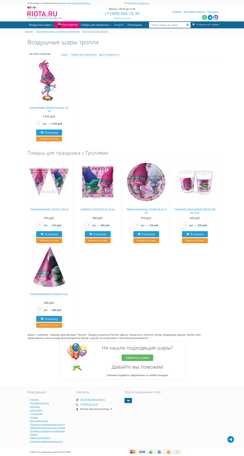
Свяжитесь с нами (137, 357)
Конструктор (70, 24)
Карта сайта (36, 410)
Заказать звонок (122, 18)
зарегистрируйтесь (81, 3)
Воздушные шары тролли (95, 31)
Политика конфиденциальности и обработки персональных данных (47, 426)
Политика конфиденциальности (46, 441)
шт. (53, 123)
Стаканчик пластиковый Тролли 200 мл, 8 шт (195, 210)
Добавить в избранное (138, 3)
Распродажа (134, 24)
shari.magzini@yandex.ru (92, 399)
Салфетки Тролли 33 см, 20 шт (98, 209)
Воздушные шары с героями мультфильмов (58, 31)
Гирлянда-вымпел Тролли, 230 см (49, 209)
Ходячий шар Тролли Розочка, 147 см (49, 109)
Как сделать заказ (39, 420)
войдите (63, 3)
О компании (36, 413)
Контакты (212, 11)
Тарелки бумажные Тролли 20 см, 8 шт (146, 210)
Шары (64, 54)
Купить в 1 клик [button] (50, 138)
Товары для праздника (95, 24)
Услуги (118, 24)
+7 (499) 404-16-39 (122, 13)
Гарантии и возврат (40, 437)
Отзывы (34, 417)
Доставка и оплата (194, 11)
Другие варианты (109, 54)
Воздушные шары (40, 24)
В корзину (51, 132)
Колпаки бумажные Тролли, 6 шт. (49, 293)
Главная (176, 11)
